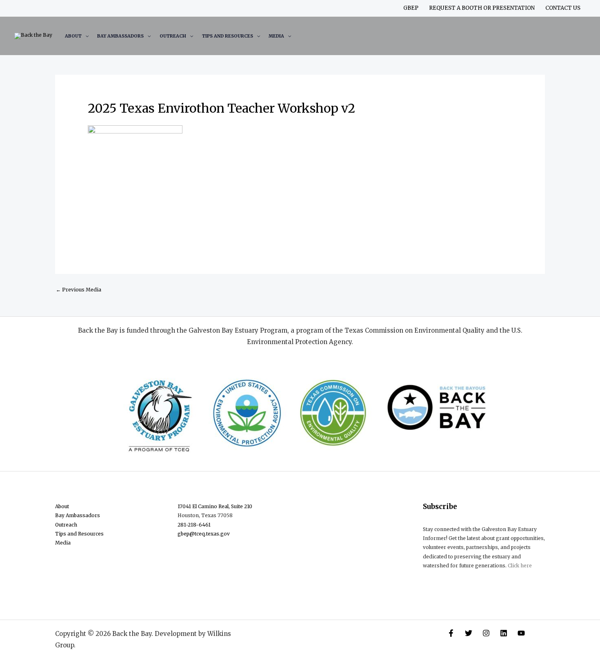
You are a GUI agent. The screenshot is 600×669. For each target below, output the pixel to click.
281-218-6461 (194, 525)
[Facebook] (451, 633)
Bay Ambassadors (120, 36)
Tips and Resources (227, 36)
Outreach (173, 36)
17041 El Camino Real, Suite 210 (215, 506)
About (73, 36)
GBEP (410, 7)
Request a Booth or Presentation (482, 7)
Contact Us (562, 7)
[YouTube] (521, 633)
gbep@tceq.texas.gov (204, 534)
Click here (520, 565)
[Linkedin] (503, 633)
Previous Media (78, 290)
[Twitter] (468, 633)
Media (276, 36)
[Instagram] (486, 633)
